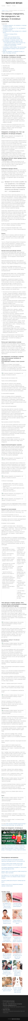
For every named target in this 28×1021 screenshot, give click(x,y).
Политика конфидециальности (9, 1005)
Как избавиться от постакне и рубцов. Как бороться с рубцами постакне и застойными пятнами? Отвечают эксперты (13, 877)
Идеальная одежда (21, 849)
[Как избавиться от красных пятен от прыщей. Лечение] (7, 918)
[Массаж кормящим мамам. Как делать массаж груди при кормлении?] (7, 952)
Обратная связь (6, 1009)
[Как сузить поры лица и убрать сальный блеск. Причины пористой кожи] (17, 986)
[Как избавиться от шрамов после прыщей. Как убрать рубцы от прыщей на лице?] (17, 935)
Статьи (13, 5)
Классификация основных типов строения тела (14, 42)
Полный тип (17, 848)
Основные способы (11, 845)
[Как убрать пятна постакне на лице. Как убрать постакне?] (7, 986)
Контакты (5, 1003)
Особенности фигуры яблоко (10, 34)
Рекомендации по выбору (11, 849)
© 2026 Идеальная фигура (8, 1001)
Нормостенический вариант (7, 848)
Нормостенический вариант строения (12, 44)
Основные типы (21, 847)
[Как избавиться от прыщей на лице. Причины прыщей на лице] (7, 969)
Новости (9, 5)
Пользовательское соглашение (15, 1003)
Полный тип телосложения (10, 45)
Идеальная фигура (14, 2)
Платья (5, 35)
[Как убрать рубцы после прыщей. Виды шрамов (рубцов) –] (17, 902)
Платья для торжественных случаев (12, 38)
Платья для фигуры (20, 845)
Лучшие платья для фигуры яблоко (12, 37)
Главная (3, 5)
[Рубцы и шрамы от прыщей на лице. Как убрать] (17, 918)
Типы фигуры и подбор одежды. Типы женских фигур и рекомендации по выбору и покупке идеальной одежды (14, 48)
